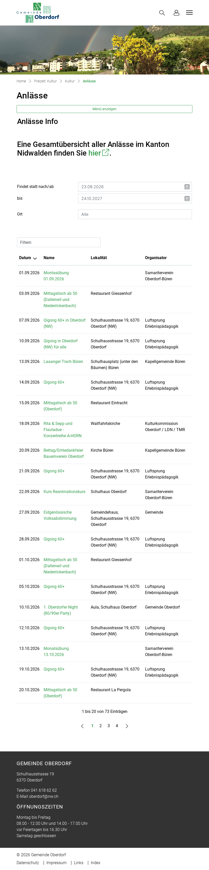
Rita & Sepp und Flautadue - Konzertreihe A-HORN (63, 429)
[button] (163, 13)
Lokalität (99, 257)
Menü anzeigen (104, 109)
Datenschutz (28, 862)
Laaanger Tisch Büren (63, 361)
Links (78, 862)
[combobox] (135, 214)
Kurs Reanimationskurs (64, 491)
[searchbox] (135, 214)
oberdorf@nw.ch (43, 796)
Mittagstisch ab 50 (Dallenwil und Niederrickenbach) (60, 299)
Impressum (56, 862)
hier (98, 153)
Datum (25, 257)
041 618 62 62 (44, 790)
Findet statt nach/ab (35, 186)
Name (49, 257)
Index (95, 862)
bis (19, 198)
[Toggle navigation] (188, 12)
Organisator (156, 257)
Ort (19, 214)
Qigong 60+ (54, 382)
